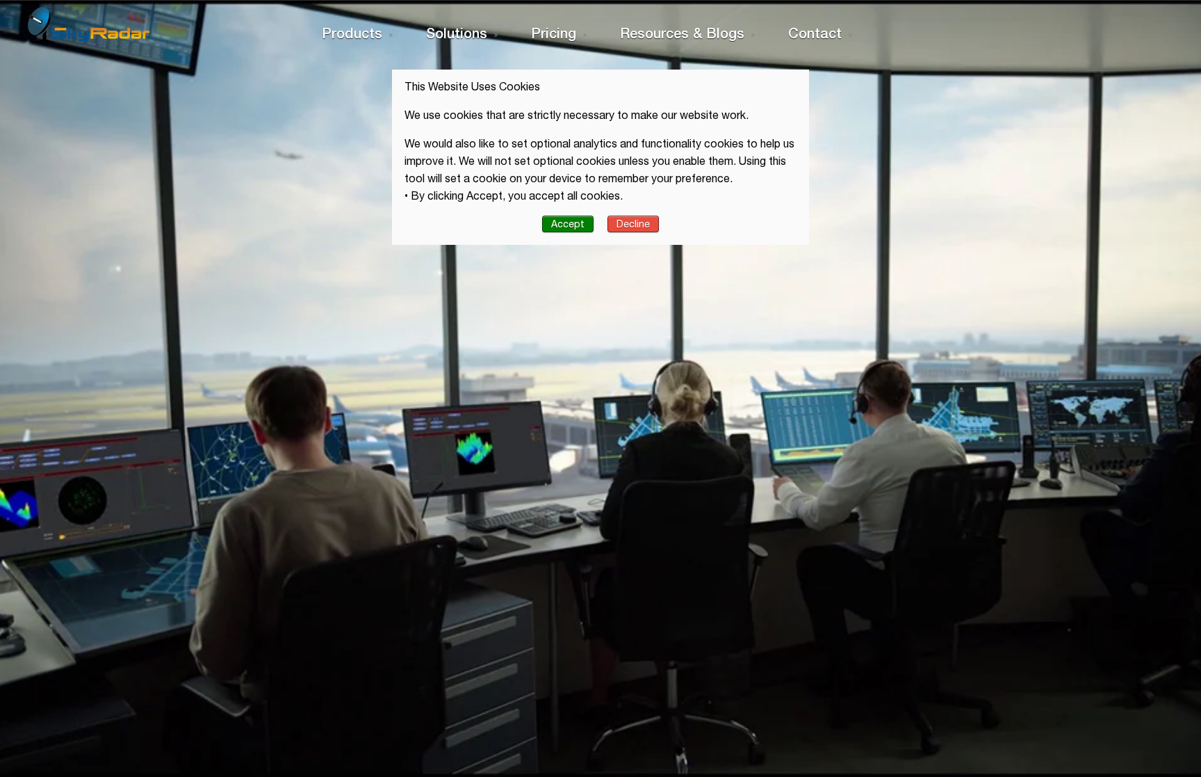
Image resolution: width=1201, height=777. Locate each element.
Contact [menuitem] (815, 32)
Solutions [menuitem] (456, 32)
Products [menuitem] (352, 32)
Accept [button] (568, 224)
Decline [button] (633, 224)
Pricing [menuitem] (553, 32)
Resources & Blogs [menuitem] (682, 32)
